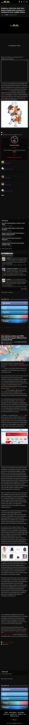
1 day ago (25, 286)
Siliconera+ (21, 712)
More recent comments (7, 292)
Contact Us (13, 714)
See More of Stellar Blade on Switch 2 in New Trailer (12, 264)
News (2, 6)
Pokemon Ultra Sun (18, 134)
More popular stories (7, 248)
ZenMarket (21, 415)
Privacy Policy (14, 716)
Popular (11, 253)
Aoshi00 (8, 258)
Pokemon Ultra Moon (8, 134)
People (2, 253)
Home (6, 712)
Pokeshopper (5, 91)
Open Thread (12, 712)
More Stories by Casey (14, 157)
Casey (6, 14)
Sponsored (6, 644)
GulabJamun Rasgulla (12, 268)
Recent (6, 253)
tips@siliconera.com (17, 723)
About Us (6, 714)
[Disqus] (14, 178)
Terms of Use (21, 714)
